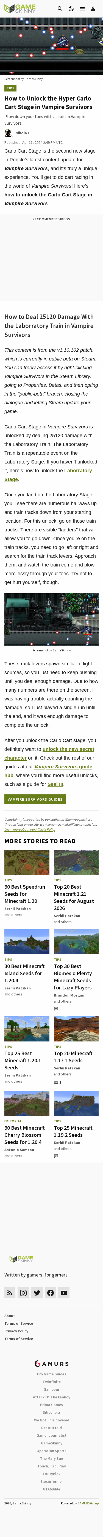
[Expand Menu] (82, 8)
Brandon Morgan (69, 995)
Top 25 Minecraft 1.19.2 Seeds (73, 1131)
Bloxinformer (51, 1481)
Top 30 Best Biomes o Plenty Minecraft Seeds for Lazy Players (73, 977)
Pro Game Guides (51, 1374)
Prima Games (51, 1404)
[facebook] (50, 1292)
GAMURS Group (88, 1503)
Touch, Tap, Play (51, 1466)
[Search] (60, 8)
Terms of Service (18, 1323)
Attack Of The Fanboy (51, 1397)
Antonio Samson (19, 1149)
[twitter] (37, 1292)
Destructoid (51, 1427)
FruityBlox (51, 1473)
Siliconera (51, 1412)
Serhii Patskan (17, 908)
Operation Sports (51, 1450)
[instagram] (23, 1292)
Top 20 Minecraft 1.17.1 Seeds (73, 1057)
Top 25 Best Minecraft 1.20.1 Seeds (22, 1060)
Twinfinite (52, 1381)
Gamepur (51, 1389)
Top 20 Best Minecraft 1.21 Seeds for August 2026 (74, 897)
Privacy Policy (16, 1331)
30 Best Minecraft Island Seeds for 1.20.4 (24, 973)
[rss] (9, 1292)
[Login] (93, 8)
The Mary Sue (51, 1458)
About (9, 1315)
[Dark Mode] (71, 8)
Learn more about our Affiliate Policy (29, 829)
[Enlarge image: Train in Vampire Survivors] (91, 600)
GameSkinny (51, 1443)
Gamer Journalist (51, 1435)
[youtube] (64, 1292)
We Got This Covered (51, 1420)
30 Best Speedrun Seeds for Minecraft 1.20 (24, 893)
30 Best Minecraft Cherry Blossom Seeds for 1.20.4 (24, 1134)
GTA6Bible (51, 1489)
